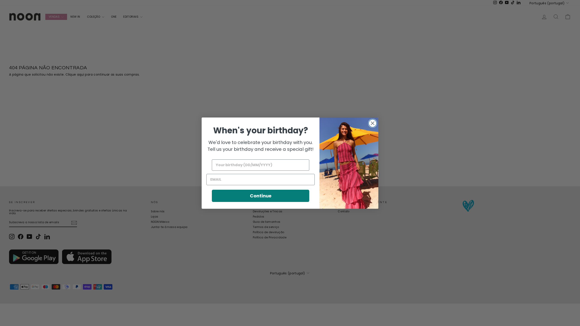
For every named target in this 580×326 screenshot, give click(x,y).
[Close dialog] (373, 123)
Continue (260, 196)
